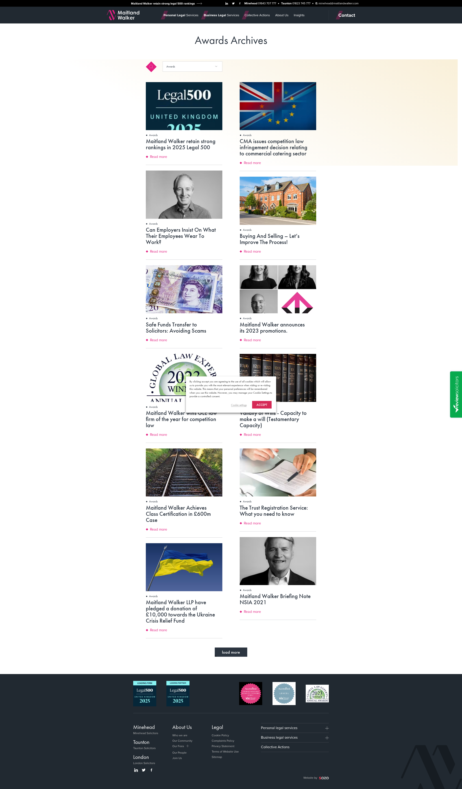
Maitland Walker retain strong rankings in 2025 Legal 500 (180, 144)
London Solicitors (144, 763)
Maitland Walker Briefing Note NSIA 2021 (275, 599)
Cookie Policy (220, 735)
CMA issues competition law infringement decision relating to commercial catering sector (273, 147)
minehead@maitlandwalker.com (339, 3)
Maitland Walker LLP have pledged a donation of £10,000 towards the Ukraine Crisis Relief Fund (180, 611)
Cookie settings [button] (239, 404)
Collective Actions (275, 747)
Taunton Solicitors (144, 748)
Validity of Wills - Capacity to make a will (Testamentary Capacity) (273, 419)
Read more (158, 156)
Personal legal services (279, 728)
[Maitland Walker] (123, 15)
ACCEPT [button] (261, 404)
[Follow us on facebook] (239, 3)
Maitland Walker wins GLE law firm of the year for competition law (181, 419)
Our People (179, 753)
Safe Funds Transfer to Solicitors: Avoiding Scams (176, 327)
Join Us (177, 758)
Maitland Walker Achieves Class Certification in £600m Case (178, 514)
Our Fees (178, 746)
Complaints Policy (223, 741)
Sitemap (217, 757)
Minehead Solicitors (145, 733)
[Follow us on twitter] (233, 3)
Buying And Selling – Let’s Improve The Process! (270, 239)
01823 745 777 (301, 3)
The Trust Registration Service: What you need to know (274, 511)
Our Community (182, 741)
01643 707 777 (267, 3)
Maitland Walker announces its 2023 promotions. (272, 327)
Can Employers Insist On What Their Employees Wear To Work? (181, 236)
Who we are (179, 735)
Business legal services (279, 737)
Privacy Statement (223, 746)
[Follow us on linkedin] (226, 3)
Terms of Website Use (225, 751)
